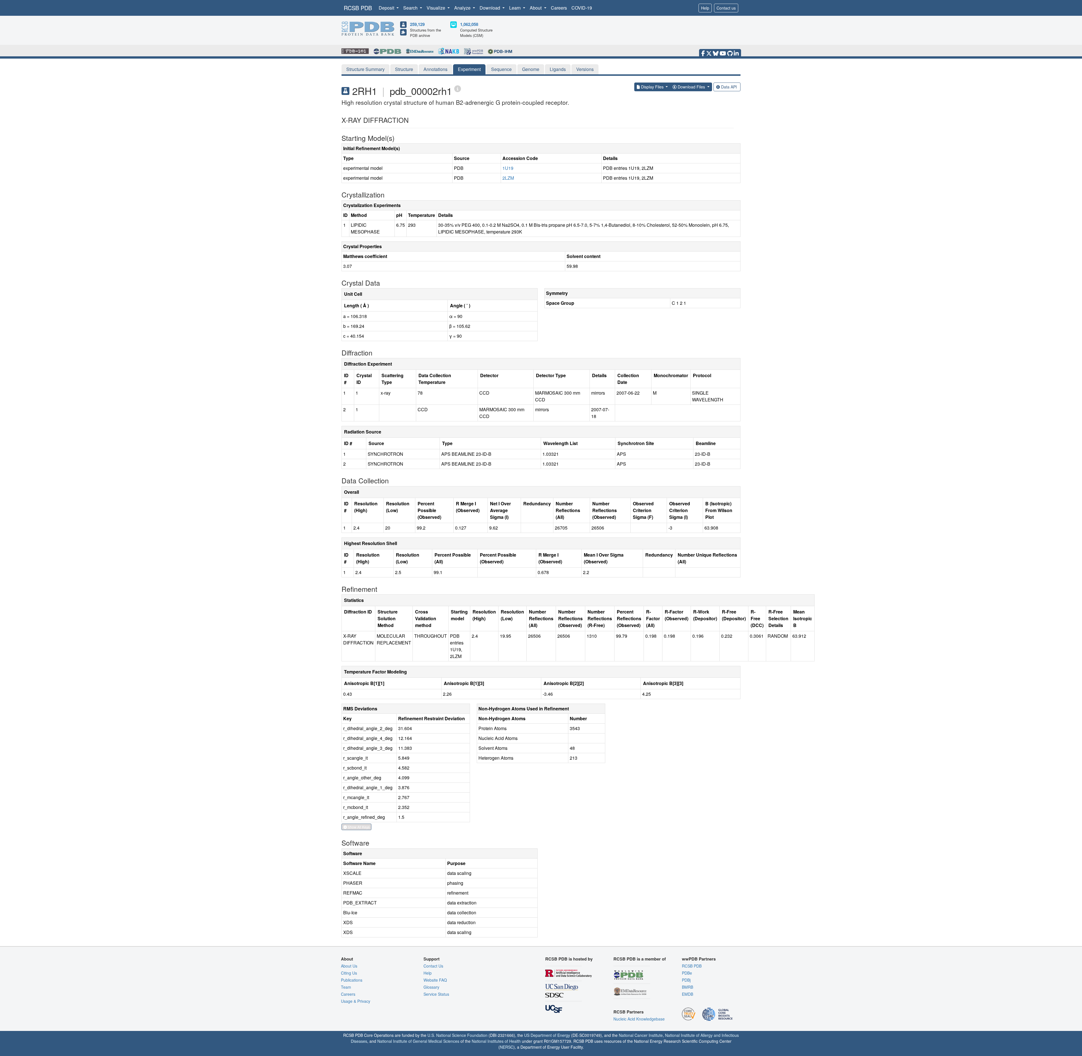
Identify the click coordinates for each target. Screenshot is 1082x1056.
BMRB (687, 987)
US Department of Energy (547, 1035)
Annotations (435, 69)
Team (346, 987)
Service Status (436, 994)
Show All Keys (358, 826)
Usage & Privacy (355, 1001)
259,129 (417, 24)
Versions (585, 69)
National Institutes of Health (496, 1041)
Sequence (501, 69)
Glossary (431, 987)
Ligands (558, 69)
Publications (351, 980)
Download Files (691, 87)
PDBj (686, 980)
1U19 (507, 168)
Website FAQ (435, 980)
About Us (349, 966)
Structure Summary (365, 69)
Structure (404, 69)
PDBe (687, 973)
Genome (530, 69)
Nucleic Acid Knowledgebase (639, 1019)
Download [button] (490, 8)
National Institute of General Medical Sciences (418, 1041)
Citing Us (349, 973)
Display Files (652, 87)
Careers (559, 8)
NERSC (506, 1047)
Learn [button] (515, 8)
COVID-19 (581, 8)
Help (705, 8)
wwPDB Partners (699, 959)
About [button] (536, 8)
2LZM (508, 178)
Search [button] (411, 8)
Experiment (469, 69)
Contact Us (433, 966)
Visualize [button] (436, 8)
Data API (729, 87)
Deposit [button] (387, 8)
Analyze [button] (463, 8)
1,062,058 (469, 24)
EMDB (687, 994)
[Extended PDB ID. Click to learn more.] (457, 88)
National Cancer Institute (641, 1035)
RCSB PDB (358, 8)
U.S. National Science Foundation (457, 1035)
